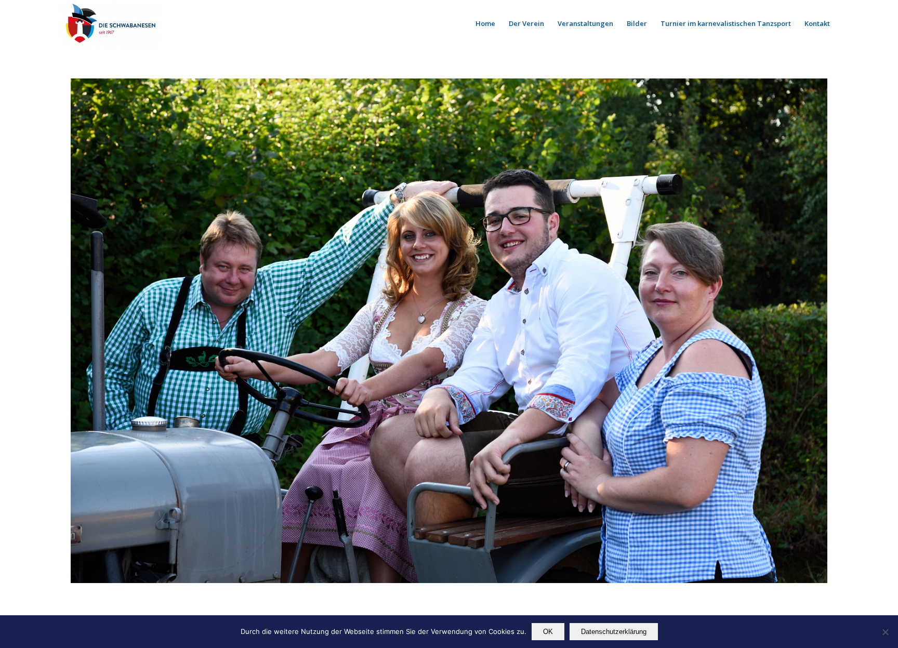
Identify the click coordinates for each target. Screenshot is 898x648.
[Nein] (885, 632)
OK (548, 632)
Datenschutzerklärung (613, 632)
